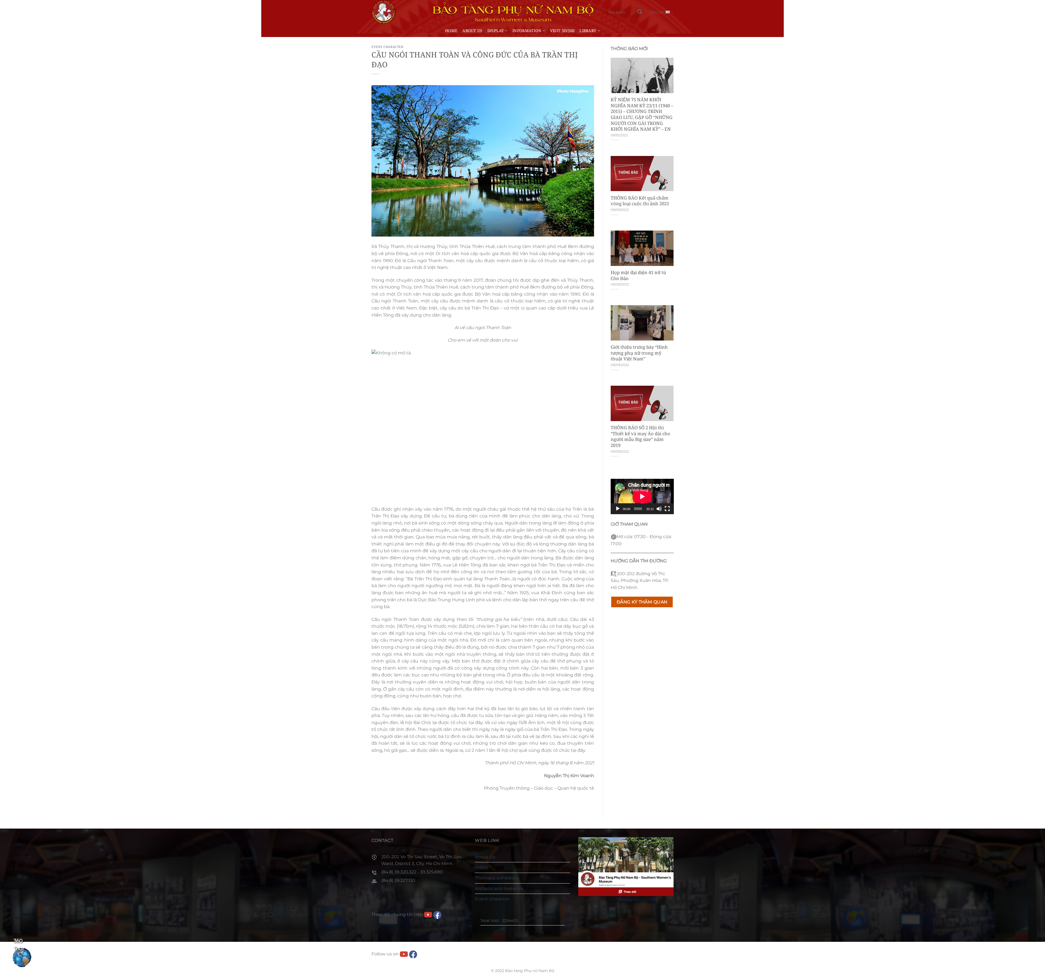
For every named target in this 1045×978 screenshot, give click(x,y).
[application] (642, 496)
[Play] (617, 508)
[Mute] (659, 508)
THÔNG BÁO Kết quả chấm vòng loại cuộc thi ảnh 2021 (640, 201)
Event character (387, 47)
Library (587, 30)
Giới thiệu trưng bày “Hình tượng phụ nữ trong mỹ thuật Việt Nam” (639, 353)
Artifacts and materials (499, 888)
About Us (472, 30)
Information (526, 30)
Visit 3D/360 (562, 30)
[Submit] (640, 12)
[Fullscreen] (667, 508)
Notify (481, 867)
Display (495, 30)
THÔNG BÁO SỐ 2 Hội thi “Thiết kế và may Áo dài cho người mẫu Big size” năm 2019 (640, 436)
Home (451, 30)
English (658, 12)
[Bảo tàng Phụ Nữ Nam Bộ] (383, 12)
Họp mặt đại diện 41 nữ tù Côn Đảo (638, 275)
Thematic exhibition (497, 878)
